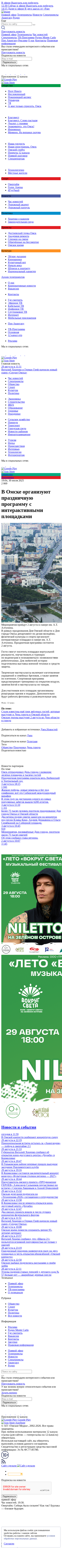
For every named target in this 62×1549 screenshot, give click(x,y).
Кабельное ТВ (16, 306)
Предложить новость (13, 31)
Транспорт (14, 425)
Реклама (22, 40)
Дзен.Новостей (49, 729)
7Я (9, 103)
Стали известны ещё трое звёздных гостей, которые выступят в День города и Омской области (30, 713)
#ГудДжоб (13, 190)
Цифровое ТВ (16, 309)
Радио (16, 17)
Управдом (13, 100)
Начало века (15, 265)
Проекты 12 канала (19, 152)
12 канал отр (15, 335)
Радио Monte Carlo (45, 37)
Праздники (14, 413)
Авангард (6, 17)
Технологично (16, 170)
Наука (11, 443)
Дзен (29, 735)
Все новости (15, 1315)
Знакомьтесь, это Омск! (21, 126)
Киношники (15, 259)
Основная (13, 332)
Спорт (11, 387)
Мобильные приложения (22, 317)
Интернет (13, 314)
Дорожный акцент (18, 204)
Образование (15, 407)
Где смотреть (15, 300)
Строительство (16, 401)
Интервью (14, 449)
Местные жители (17, 173)
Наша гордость (16, 143)
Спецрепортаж (16, 158)
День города (34, 747)
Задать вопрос (9, 1392)
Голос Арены (15, 187)
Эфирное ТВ (15, 303)
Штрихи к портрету (19, 268)
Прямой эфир (9, 14)
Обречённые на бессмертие (23, 242)
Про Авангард (9, 40)
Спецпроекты (51, 14)
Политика (13, 393)
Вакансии (13, 288)
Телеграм (32, 741)
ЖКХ (11, 404)
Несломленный (16, 94)
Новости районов (18, 431)
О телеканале (15, 1292)
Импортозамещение (19, 434)
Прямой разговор (17, 155)
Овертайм (13, 184)
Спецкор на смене (18, 239)
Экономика (14, 398)
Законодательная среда (21, 221)
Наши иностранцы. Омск (22, 146)
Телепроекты (24, 14)
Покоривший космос (19, 97)
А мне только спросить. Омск (24, 106)
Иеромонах (14, 129)
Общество (13, 384)
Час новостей (40, 34)
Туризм (12, 440)
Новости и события (18, 1127)
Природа (13, 422)
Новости (37, 14)
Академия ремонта (18, 236)
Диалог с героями (18, 123)
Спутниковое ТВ (17, 311)
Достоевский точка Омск (22, 233)
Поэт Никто (14, 91)
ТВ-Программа (26, 37)
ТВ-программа (16, 1289)
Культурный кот (17, 262)
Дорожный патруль (19, 207)
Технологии (14, 452)
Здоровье (13, 410)
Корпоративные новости (22, 285)
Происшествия (16, 446)
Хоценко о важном (18, 218)
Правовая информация (21, 1345)
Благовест (13, 117)
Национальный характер (22, 271)
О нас (31, 40)
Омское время (16, 245)
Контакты (40, 40)
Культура (13, 390)
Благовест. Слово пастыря (22, 120)
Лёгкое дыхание (17, 256)
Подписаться (9, 62)
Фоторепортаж (16, 455)
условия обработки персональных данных (29, 1537)
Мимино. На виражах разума (24, 132)
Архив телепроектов (13, 277)
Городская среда (17, 428)
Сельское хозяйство (19, 419)
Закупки (12, 1342)
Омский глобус (16, 149)
